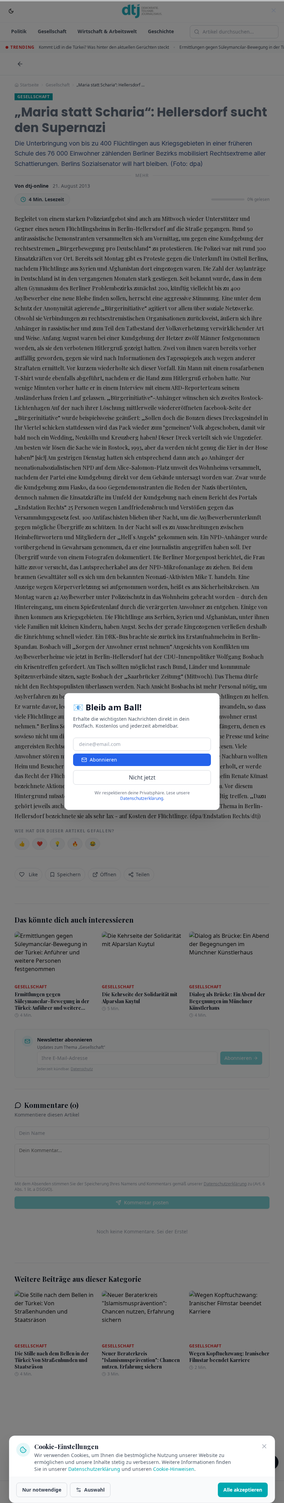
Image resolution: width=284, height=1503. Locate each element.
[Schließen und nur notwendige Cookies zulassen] (264, 1446)
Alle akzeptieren (242, 1489)
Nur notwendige (41, 1489)
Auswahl (94, 1489)
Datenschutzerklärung (94, 1469)
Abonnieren (103, 759)
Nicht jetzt (142, 777)
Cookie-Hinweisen (173, 1469)
